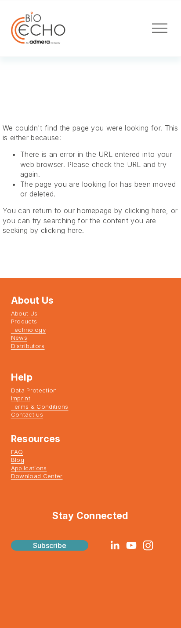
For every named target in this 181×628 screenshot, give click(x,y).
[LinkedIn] (114, 545)
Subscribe (49, 545)
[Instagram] (148, 545)
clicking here (145, 210)
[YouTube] (131, 545)
